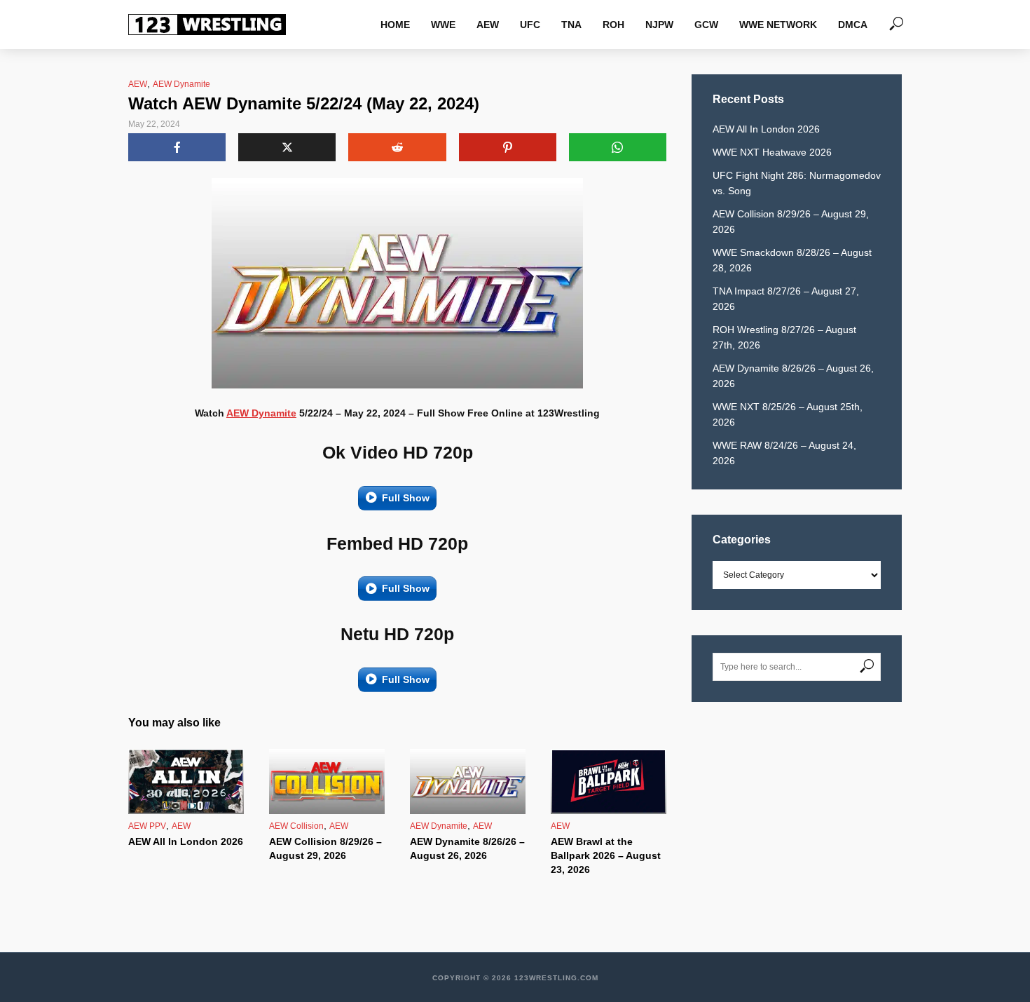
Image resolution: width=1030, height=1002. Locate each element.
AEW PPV (147, 826)
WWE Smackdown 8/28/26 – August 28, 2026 (792, 260)
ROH (613, 24)
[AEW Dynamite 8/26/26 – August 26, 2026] (468, 781)
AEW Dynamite (181, 84)
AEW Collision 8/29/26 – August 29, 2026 (325, 848)
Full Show (406, 497)
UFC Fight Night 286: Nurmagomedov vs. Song (797, 183)
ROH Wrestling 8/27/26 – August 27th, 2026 (784, 337)
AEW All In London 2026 (185, 841)
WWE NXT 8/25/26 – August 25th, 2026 (788, 414)
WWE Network (778, 24)
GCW (706, 24)
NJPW (659, 24)
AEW (487, 24)
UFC (530, 24)
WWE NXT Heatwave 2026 (772, 152)
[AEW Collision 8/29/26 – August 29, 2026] (327, 781)
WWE (443, 24)
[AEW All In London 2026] (186, 781)
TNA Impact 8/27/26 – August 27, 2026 (786, 298)
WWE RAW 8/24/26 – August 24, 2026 (784, 453)
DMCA (852, 24)
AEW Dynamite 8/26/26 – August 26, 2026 (467, 848)
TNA (571, 24)
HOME (395, 24)
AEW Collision (296, 826)
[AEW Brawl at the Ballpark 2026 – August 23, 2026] (608, 781)
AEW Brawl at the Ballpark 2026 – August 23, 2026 (606, 855)
